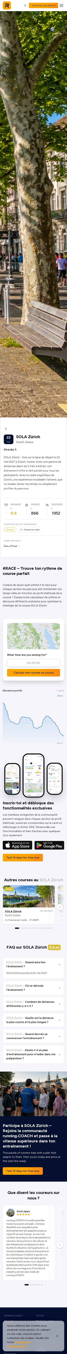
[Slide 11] (46, 928)
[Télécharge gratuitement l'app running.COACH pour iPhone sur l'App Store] (17, 845)
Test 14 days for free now (22, 857)
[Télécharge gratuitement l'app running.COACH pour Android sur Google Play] (49, 845)
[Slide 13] (51, 928)
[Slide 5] (29, 928)
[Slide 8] (37, 928)
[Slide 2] (21, 928)
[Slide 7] (35, 928)
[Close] (57, 1336)
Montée (35, 504)
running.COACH (13, 1315)
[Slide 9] (40, 928)
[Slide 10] (43, 928)
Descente (57, 504)
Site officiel (10, 546)
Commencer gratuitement (43, 5)
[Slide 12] (48, 928)
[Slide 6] (32, 928)
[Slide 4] (26, 928)
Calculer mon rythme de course (34, 672)
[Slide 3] (24, 928)
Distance (16, 504)
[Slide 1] (17, 928)
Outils (40, 1315)
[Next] (60, 907)
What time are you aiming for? (27, 654)
